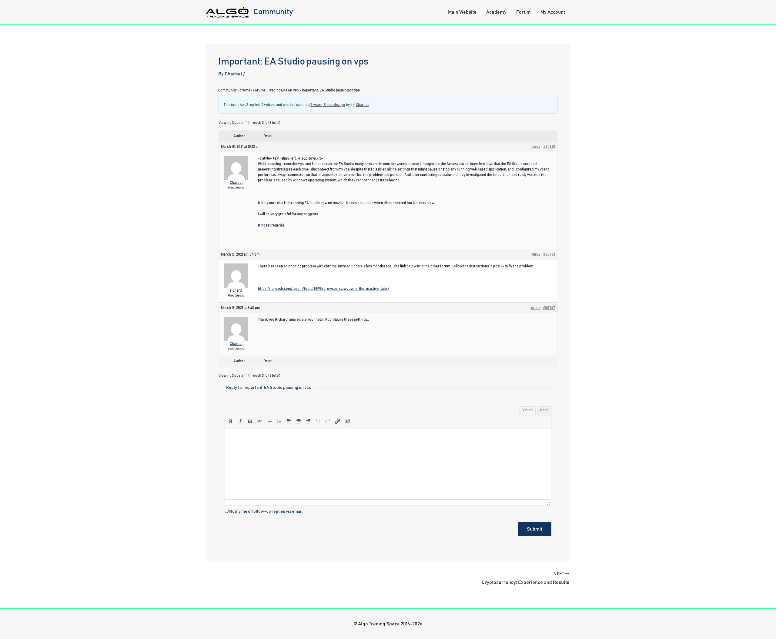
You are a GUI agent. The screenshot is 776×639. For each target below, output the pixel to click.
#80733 (549, 254)
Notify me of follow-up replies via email (266, 511)
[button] (230, 421)
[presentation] (231, 421)
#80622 (549, 146)
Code (544, 410)
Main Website (462, 12)
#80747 (549, 308)
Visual (527, 410)
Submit (534, 529)
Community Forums (234, 90)
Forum (523, 12)
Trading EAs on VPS (283, 90)
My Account (552, 12)
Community (273, 12)
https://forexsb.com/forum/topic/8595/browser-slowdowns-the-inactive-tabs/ (323, 288)
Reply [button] (535, 146)
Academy (496, 12)
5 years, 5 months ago (327, 105)
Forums (259, 90)
